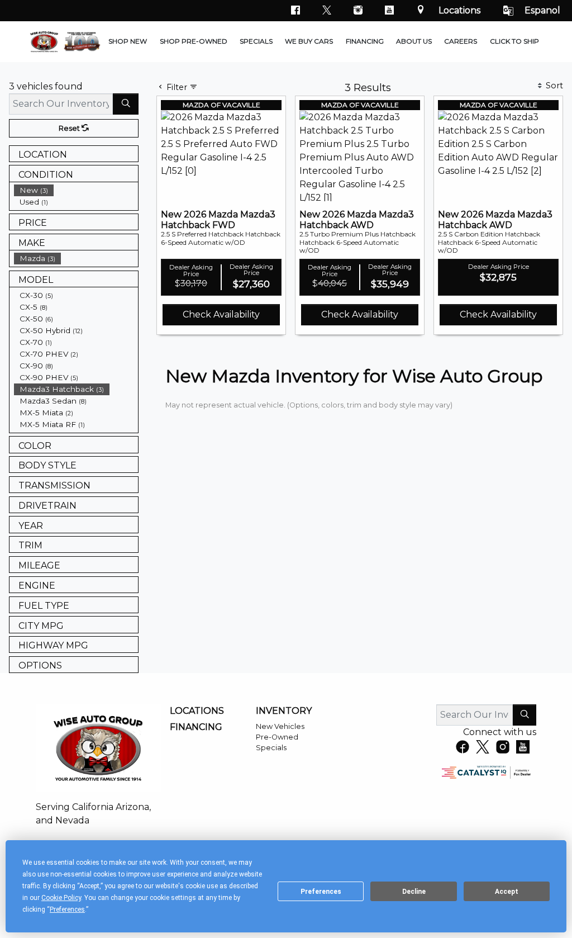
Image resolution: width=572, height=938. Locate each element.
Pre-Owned (277, 737)
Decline (414, 892)
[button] (127, 42)
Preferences (321, 892)
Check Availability (221, 314)
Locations (459, 10)
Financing (196, 727)
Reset (70, 128)
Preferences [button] (67, 909)
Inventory (284, 711)
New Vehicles (280, 726)
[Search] (126, 104)
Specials (271, 747)
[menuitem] (76, 190)
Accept (506, 892)
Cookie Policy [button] (61, 898)
